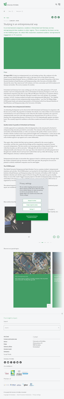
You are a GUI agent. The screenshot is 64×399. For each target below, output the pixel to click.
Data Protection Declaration (32, 215)
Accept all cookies (32, 200)
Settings (32, 209)
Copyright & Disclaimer (32, 217)
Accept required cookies (32, 204)
